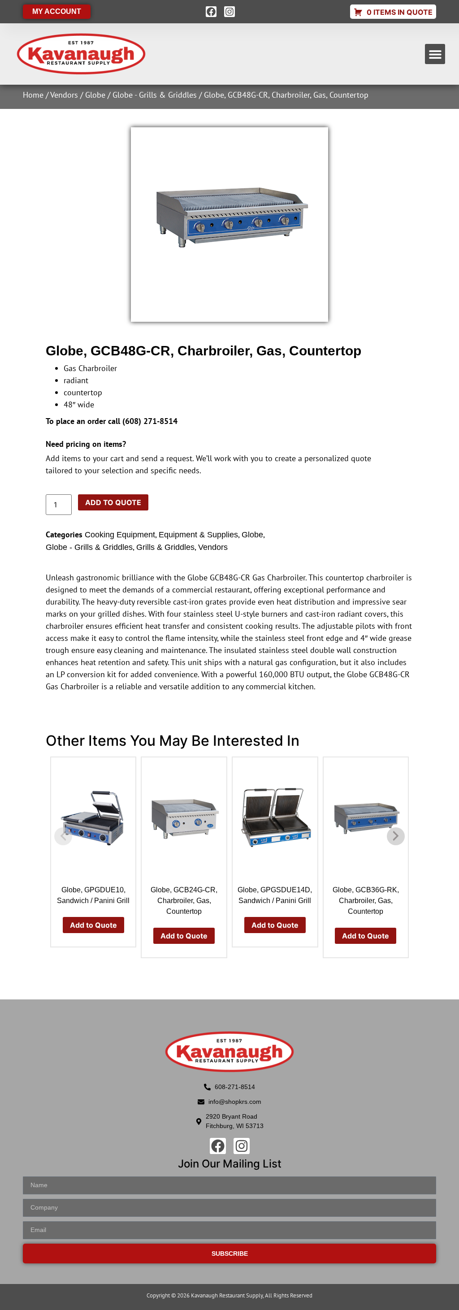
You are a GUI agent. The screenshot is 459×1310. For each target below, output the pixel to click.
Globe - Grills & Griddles (155, 95)
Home (33, 95)
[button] (435, 54)
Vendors (64, 95)
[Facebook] (211, 11)
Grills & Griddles (165, 547)
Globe (95, 95)
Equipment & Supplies (198, 534)
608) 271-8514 (151, 421)
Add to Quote (113, 502)
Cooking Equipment (120, 534)
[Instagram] (229, 11)
